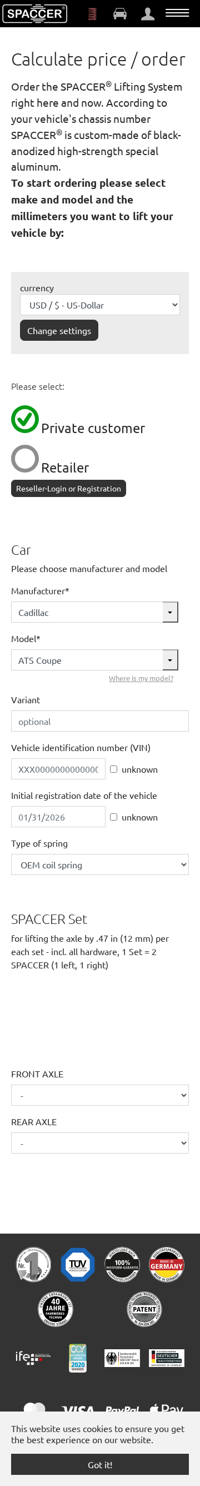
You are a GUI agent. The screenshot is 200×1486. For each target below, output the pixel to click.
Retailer (65, 467)
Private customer (93, 428)
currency (37, 287)
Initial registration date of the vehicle (84, 795)
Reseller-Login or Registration (68, 488)
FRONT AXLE (37, 1073)
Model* (26, 638)
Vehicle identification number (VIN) (81, 747)
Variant (25, 699)
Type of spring (39, 842)
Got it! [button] (100, 1464)
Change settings (59, 330)
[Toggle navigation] (177, 12)
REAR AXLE (34, 1121)
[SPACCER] (35, 14)
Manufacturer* (40, 590)
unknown (140, 768)
